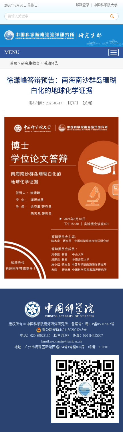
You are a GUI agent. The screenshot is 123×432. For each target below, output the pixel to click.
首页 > (15, 63)
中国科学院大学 (106, 5)
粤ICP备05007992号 (99, 324)
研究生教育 (30, 63)
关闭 (87, 103)
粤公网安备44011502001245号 (64, 330)
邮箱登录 (82, 5)
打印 (73, 103)
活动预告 (50, 63)
